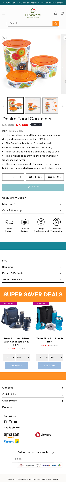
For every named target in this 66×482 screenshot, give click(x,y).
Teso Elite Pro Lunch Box (49, 340)
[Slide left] (3, 67)
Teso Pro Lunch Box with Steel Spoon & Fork (16, 341)
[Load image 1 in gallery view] (15, 105)
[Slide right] (62, 67)
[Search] (55, 23)
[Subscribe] (50, 458)
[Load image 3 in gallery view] (50, 105)
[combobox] (33, 23)
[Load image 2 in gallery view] (33, 105)
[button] (3, 13)
